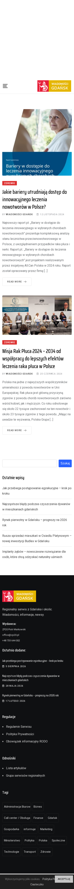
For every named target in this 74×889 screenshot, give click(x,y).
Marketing (46, 829)
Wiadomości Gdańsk (19, 214)
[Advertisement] (37, 39)
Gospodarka (11, 829)
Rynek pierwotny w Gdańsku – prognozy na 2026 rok (30, 695)
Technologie (11, 851)
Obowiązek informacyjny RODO (27, 741)
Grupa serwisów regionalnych (25, 775)
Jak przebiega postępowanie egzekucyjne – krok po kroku (32, 660)
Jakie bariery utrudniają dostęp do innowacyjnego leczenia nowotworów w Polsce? (34, 199)
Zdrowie (45, 851)
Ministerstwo (12, 840)
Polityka (29, 840)
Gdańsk (52, 818)
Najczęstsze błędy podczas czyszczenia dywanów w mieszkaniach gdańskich (31, 677)
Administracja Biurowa (17, 806)
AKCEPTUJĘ (64, 879)
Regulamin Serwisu (18, 726)
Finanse (38, 818)
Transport (30, 851)
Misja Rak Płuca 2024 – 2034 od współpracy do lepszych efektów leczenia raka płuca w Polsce (33, 358)
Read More (14, 281)
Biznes (38, 806)
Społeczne (58, 840)
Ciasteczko (37, 884)
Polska (43, 840)
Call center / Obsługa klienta (17, 818)
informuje (30, 829)
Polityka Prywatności (20, 734)
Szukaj (65, 463)
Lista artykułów (16, 768)
